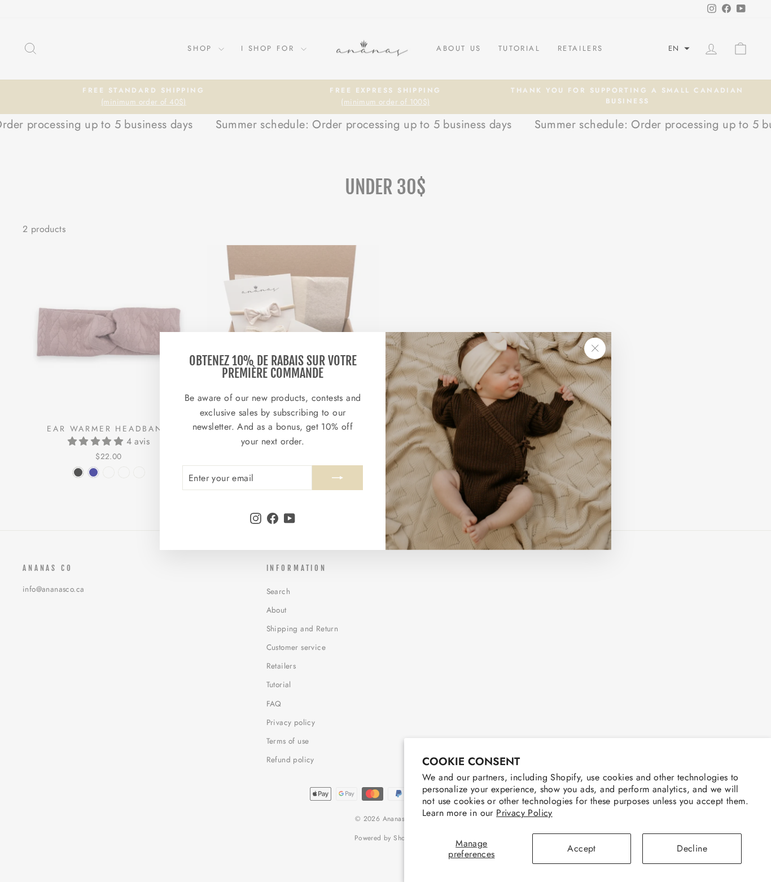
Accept (581, 848)
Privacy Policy (524, 812)
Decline (692, 848)
